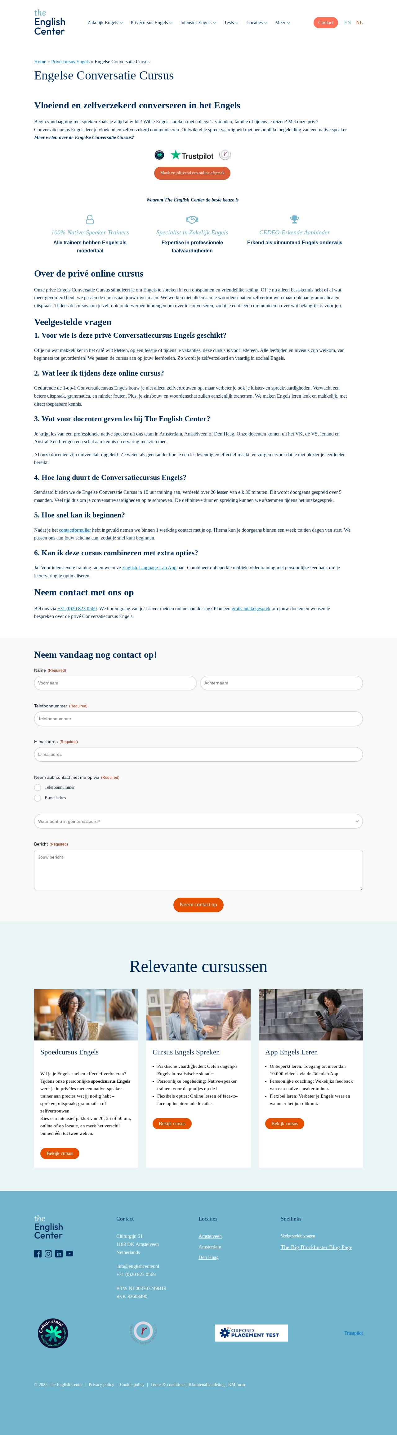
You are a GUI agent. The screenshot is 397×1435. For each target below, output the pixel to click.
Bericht (51, 844)
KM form (236, 1384)
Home (40, 61)
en (347, 22)
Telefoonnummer (60, 705)
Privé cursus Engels (70, 61)
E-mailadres (56, 741)
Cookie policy (132, 1384)
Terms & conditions (167, 1384)
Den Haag (208, 1257)
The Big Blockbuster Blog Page (316, 1247)
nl (359, 22)
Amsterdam (209, 1246)
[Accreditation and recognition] (159, 155)
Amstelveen (210, 1236)
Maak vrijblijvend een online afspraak (192, 172)
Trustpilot (353, 1333)
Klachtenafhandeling (207, 1384)
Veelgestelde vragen (298, 1236)
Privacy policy (101, 1384)
